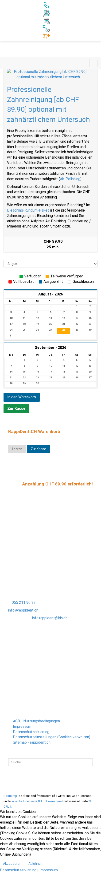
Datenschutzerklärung (31, 732)
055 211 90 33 (24, 602)
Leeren (17, 449)
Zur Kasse (16, 408)
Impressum (22, 726)
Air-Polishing (70, 179)
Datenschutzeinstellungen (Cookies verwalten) (51, 737)
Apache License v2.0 (26, 801)
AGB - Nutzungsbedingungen (36, 721)
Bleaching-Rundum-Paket (28, 210)
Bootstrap (10, 796)
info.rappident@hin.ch (49, 618)
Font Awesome (51, 801)
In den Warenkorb (21, 397)
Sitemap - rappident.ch (31, 742)
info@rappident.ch (23, 610)
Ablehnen (35, 864)
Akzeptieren (12, 864)
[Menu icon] (93, 63)
